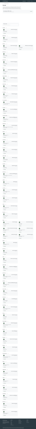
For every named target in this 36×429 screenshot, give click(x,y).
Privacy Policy (27, 422)
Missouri (11, 423)
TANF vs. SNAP (20, 423)
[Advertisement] (18, 18)
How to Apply (20, 422)
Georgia (11, 422)
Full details (5, 33)
